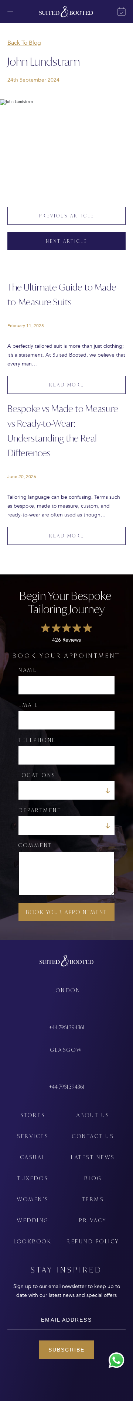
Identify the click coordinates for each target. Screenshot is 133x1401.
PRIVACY (93, 1220)
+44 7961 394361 (66, 1027)
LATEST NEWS (93, 1157)
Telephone (37, 740)
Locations (37, 775)
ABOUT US (93, 1115)
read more (66, 385)
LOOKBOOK (33, 1241)
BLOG (93, 1178)
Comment (35, 845)
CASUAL (32, 1157)
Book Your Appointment (66, 912)
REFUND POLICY (92, 1241)
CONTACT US (93, 1136)
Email (28, 705)
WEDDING (33, 1220)
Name (27, 670)
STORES (32, 1115)
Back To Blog (24, 43)
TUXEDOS (32, 1178)
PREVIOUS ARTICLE (66, 216)
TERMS (93, 1199)
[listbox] (66, 790)
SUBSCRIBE (66, 1350)
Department (39, 810)
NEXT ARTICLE (66, 241)
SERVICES (32, 1136)
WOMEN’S (33, 1199)
